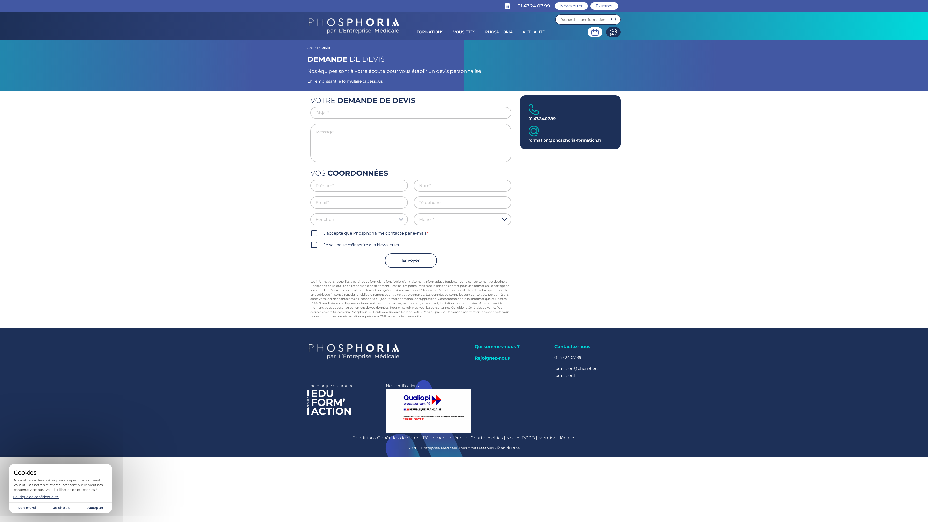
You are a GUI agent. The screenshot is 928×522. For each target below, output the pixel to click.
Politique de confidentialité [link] (36, 497)
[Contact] (613, 32)
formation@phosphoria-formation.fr (565, 140)
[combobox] (357, 219)
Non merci (27, 508)
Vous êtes (464, 32)
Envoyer (411, 260)
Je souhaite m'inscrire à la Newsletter (361, 244)
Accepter (95, 508)
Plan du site (508, 448)
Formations (430, 32)
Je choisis (61, 508)
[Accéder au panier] (595, 32)
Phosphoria (499, 32)
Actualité (533, 32)
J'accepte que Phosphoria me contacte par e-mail (375, 233)
